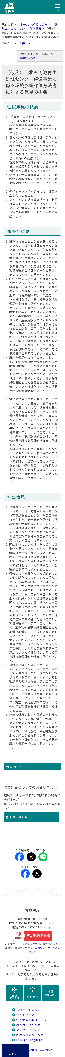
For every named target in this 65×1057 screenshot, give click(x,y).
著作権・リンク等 (28, 1025)
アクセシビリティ (28, 1030)
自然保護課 (34, 29)
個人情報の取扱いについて (34, 1020)
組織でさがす (41, 24)
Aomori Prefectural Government (33, 1049)
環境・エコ (27, 43)
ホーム (24, 24)
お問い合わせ (19, 817)
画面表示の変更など (30, 1035)
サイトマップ (25, 1015)
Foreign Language (29, 1040)
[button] (15, 1050)
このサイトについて (30, 1010)
